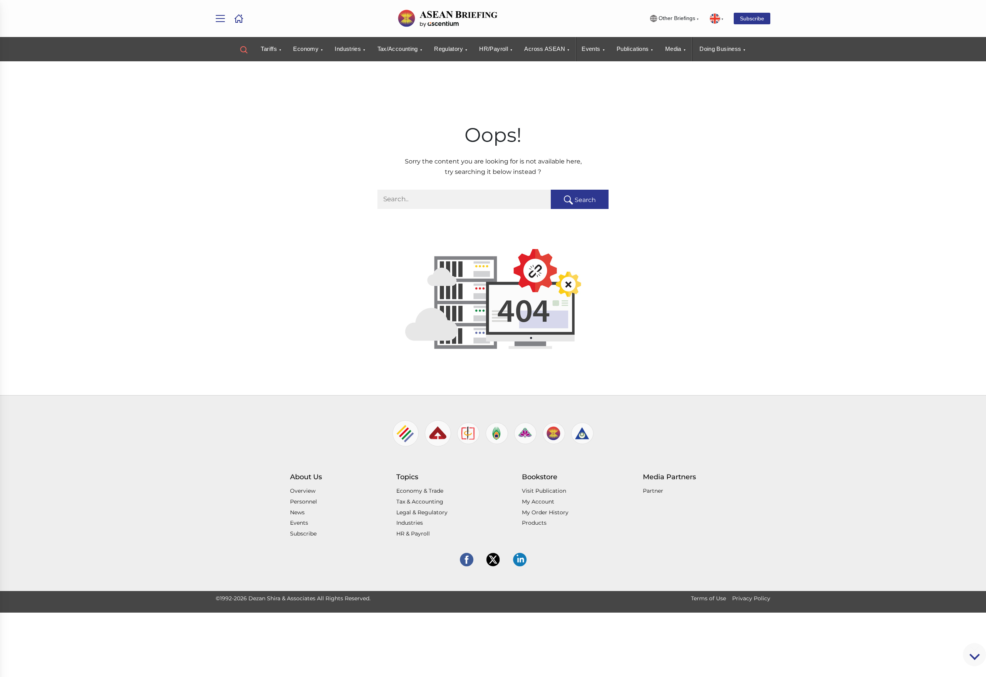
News (297, 512)
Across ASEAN (544, 48)
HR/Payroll (493, 48)
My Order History (545, 512)
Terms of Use (708, 598)
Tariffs (269, 48)
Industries (348, 48)
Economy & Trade (419, 490)
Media (673, 48)
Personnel (303, 501)
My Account (538, 501)
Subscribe (752, 18)
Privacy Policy (751, 598)
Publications (633, 48)
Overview (302, 490)
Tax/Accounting (397, 48)
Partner (653, 490)
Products (534, 522)
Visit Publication (544, 490)
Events (591, 48)
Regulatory (448, 48)
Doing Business (720, 48)
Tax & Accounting (419, 501)
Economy (306, 48)
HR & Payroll (413, 533)
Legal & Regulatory (422, 512)
